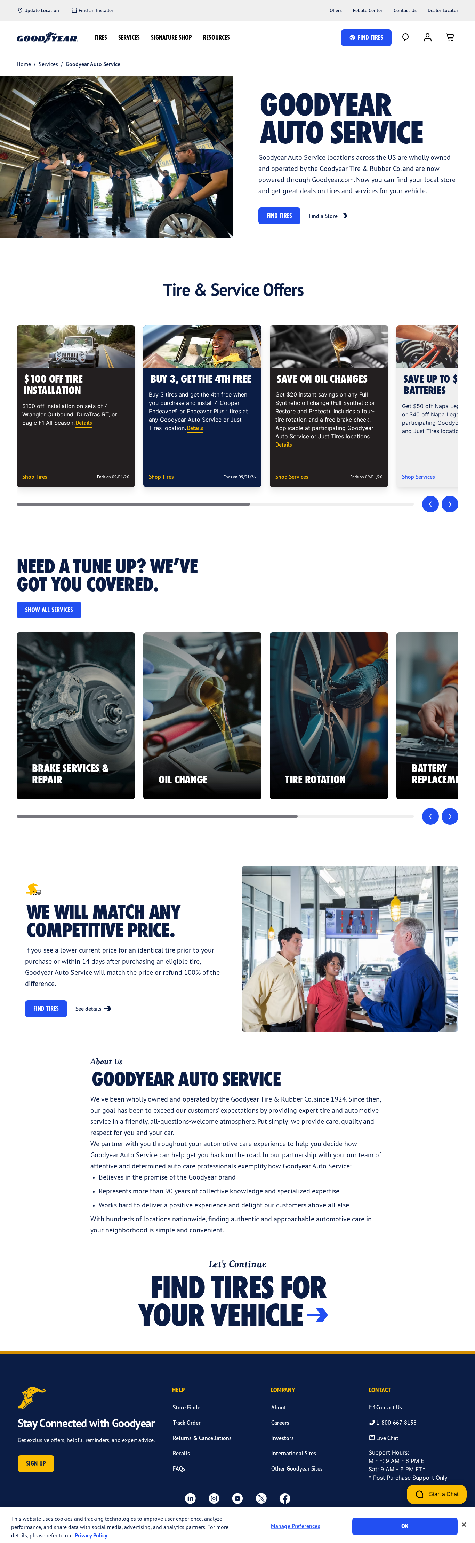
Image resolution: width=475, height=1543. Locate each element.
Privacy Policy (91, 1535)
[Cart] (450, 37)
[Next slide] (450, 504)
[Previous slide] (430, 504)
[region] (237, 1525)
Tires (101, 37)
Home (24, 64)
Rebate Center (368, 10)
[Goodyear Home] (47, 37)
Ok (404, 1526)
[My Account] (427, 37)
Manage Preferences (295, 1526)
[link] (76, 715)
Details (83, 422)
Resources (216, 37)
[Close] (464, 1524)
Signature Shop (171, 37)
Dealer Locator (443, 10)
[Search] (405, 37)
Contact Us (405, 10)
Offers (336, 10)
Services (129, 37)
